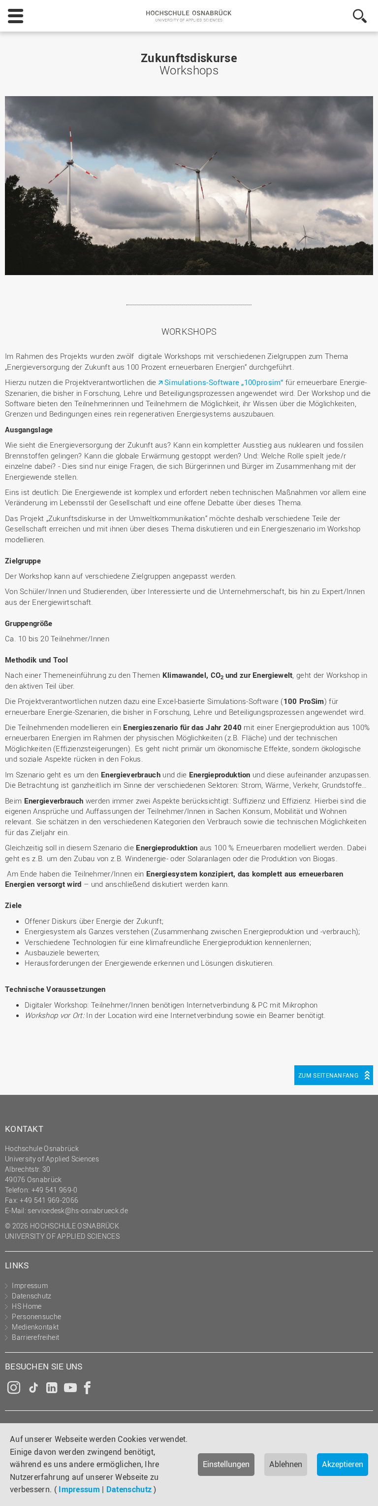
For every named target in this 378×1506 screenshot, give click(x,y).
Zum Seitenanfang (328, 1075)
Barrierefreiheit (35, 1337)
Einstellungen (226, 1464)
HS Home (26, 1306)
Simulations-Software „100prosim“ (224, 382)
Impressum (79, 1489)
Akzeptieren (342, 1464)
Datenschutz (129, 1489)
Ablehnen (285, 1464)
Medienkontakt (35, 1326)
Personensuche (36, 1316)
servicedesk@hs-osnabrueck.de (77, 1210)
